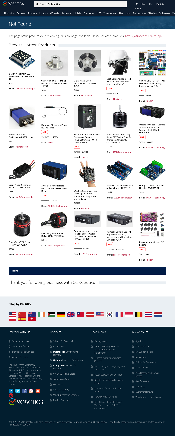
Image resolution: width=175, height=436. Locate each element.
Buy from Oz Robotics (68, 360)
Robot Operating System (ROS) (108, 374)
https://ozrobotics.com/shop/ (143, 36)
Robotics (9, 13)
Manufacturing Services (23, 352)
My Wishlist (140, 357)
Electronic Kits (124, 13)
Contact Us (58, 346)
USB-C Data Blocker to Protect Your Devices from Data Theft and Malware (108, 405)
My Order (160, 4)
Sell (150, 4)
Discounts (58, 384)
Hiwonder (85, 208)
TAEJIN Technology (25, 88)
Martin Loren (21, 146)
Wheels (54, 13)
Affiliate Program (20, 357)
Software (164, 13)
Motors (43, 13)
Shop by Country (61, 389)
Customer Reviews (144, 392)
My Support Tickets (144, 352)
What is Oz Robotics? (63, 341)
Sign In (138, 9)
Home (15, 270)
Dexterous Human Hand (105, 396)
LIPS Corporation (89, 254)
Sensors (66, 13)
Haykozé (117, 99)
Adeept (149, 100)
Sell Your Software (20, 346)
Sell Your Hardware (20, 341)
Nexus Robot (54, 95)
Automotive (139, 13)
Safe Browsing (142, 381)
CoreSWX (85, 157)
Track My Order (142, 346)
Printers (32, 13)
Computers (109, 13)
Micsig (51, 142)
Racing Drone (100, 341)
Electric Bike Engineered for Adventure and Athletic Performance (106, 349)
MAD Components (122, 152)
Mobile (77, 13)
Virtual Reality (152, 13)
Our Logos (140, 386)
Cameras (89, 13)
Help (143, 4)
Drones (21, 13)
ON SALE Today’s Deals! (64, 374)
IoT (99, 13)
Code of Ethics (142, 367)
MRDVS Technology (155, 147)
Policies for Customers (145, 362)
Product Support (61, 400)
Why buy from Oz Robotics (66, 395)
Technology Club (61, 379)
